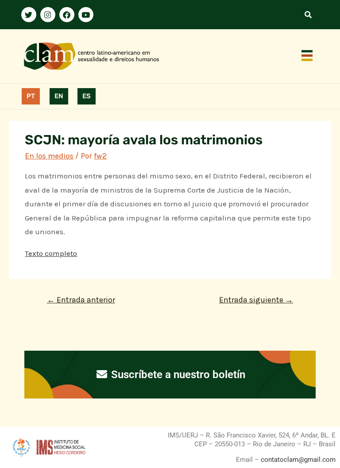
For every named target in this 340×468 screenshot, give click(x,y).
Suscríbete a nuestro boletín (176, 374)
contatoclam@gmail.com (297, 460)
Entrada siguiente (256, 300)
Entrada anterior (81, 300)
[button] (307, 56)
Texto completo (51, 253)
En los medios (49, 155)
